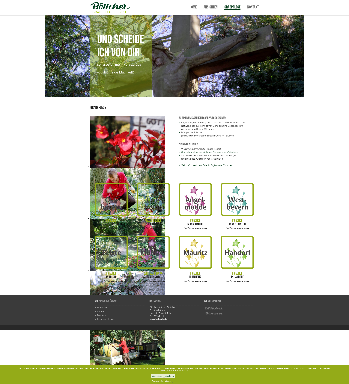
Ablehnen (170, 376)
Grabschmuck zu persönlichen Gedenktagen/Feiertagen (210, 152)
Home (193, 7)
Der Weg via (111, 228)
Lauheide (153, 224)
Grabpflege (232, 8)
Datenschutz (103, 315)
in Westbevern (237, 224)
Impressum (102, 307)
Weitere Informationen (162, 381)
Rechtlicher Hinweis (106, 319)
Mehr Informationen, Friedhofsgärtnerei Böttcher (206, 165)
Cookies (101, 311)
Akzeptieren (157, 376)
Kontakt (253, 7)
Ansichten (211, 7)
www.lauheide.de (158, 319)
